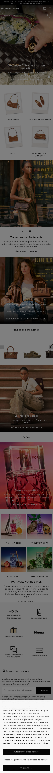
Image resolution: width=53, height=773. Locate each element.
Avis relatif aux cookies (37, 743)
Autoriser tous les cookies (26, 752)
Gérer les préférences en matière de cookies (27, 759)
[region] (26, 736)
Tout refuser (26, 768)
